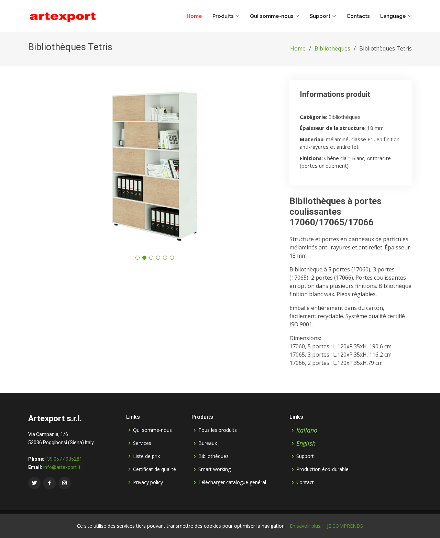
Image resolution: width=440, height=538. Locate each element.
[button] (137, 258)
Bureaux (207, 443)
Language (393, 16)
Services (142, 443)
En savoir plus (305, 526)
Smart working (214, 469)
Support (305, 456)
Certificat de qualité (154, 469)
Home (194, 16)
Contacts (358, 16)
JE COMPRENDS (345, 526)
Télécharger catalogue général (232, 482)
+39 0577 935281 (63, 459)
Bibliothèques (332, 48)
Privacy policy (148, 482)
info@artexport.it (61, 467)
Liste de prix (146, 456)
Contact (305, 482)
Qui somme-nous (152, 430)
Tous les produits (217, 430)
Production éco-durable (322, 469)
